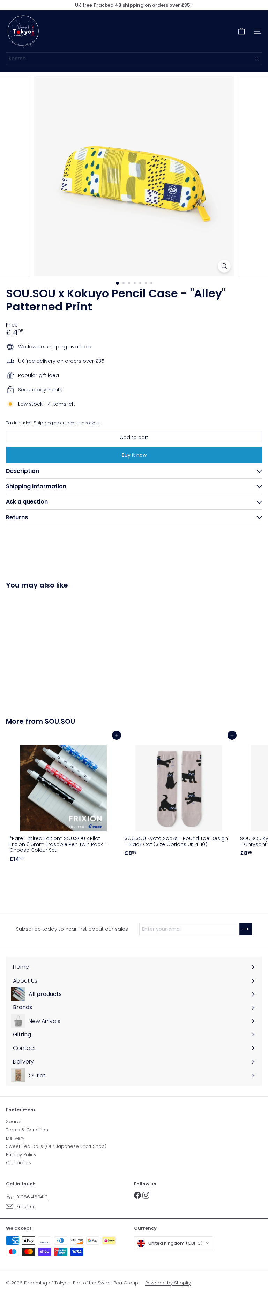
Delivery (15, 1138)
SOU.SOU (60, 721)
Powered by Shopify (168, 1283)
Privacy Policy (21, 1154)
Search (14, 1121)
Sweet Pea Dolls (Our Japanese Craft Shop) (56, 1146)
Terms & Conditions (28, 1130)
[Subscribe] (245, 929)
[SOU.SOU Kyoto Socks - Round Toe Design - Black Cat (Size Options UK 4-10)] (179, 797)
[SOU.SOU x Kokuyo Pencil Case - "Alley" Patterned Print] (49, 649)
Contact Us (18, 1162)
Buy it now (134, 455)
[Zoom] (224, 266)
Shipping (43, 423)
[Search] (257, 58)
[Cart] (241, 31)
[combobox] (134, 58)
